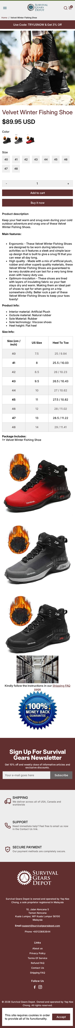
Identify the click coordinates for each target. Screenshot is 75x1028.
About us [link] (37, 948)
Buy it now (37, 202)
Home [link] (4, 17)
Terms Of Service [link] (37, 958)
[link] (37, 10)
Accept (61, 1017)
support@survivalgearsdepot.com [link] (41, 925)
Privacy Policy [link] (37, 953)
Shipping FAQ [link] (37, 972)
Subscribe (61, 775)
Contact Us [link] (37, 967)
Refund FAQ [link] (37, 963)
